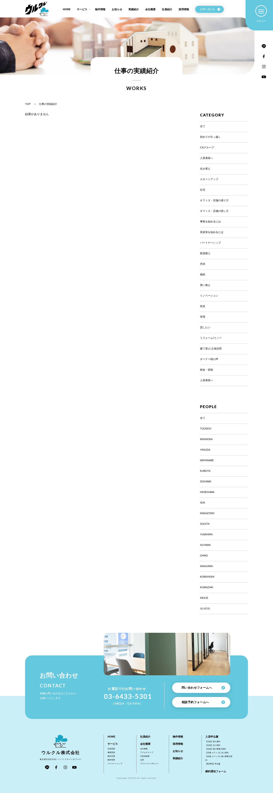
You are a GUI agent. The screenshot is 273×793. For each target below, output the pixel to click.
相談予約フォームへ (195, 702)
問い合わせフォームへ (197, 687)
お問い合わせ (207, 9)
